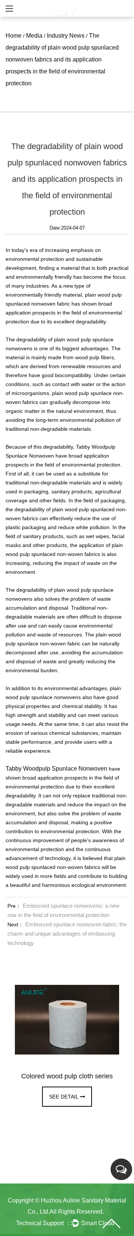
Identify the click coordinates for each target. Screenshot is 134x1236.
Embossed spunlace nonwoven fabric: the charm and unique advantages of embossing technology (67, 933)
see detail (64, 1097)
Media (34, 35)
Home (14, 35)
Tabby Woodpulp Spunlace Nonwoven (56, 768)
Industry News (65, 35)
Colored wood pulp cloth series (67, 1076)
